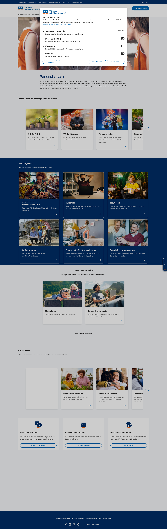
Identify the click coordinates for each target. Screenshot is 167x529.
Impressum (65, 24)
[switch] (122, 38)
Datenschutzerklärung (50, 24)
